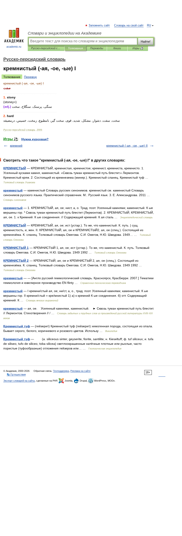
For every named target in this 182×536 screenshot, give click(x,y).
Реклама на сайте (80, 371)
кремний (16, 145)
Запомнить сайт (99, 25)
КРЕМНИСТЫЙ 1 (16, 247)
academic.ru (13, 46)
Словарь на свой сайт (129, 25)
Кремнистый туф (16, 326)
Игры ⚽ (138, 48)
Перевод (30, 77)
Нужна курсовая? (35, 139)
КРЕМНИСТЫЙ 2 (16, 260)
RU (149, 25)
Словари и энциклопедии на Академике (64, 33)
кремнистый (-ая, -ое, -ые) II (127, 145)
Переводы (96, 48)
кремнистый (13, 190)
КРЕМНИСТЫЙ (14, 168)
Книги (117, 48)
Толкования (75, 48)
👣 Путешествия (16, 374)
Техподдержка (61, 371)
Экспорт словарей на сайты (19, 380)
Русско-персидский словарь (46, 48)
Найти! (145, 41)
